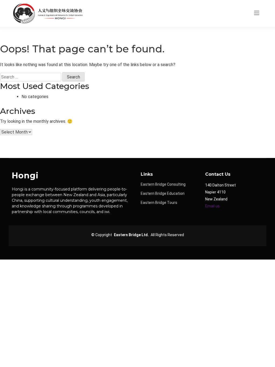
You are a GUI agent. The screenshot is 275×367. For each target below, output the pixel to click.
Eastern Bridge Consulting (163, 184)
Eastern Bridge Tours (159, 202)
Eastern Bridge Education (162, 193)
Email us (212, 206)
